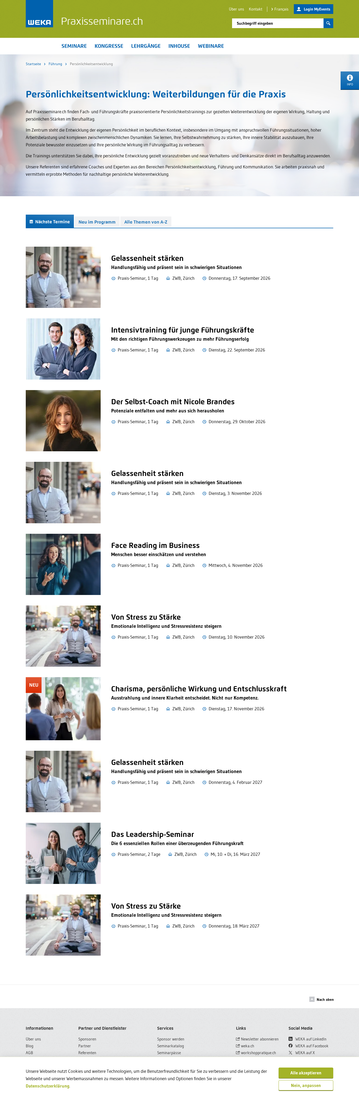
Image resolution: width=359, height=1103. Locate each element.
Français (281, 9)
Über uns (236, 9)
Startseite (33, 63)
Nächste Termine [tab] (52, 221)
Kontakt (255, 9)
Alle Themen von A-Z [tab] (145, 222)
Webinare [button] (211, 46)
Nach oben (325, 999)
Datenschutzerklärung (47, 1086)
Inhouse (179, 46)
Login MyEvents (317, 9)
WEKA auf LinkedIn (310, 1039)
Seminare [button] (74, 46)
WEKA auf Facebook (311, 1045)
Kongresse (109, 46)
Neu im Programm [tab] (97, 222)
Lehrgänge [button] (146, 46)
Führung (55, 63)
